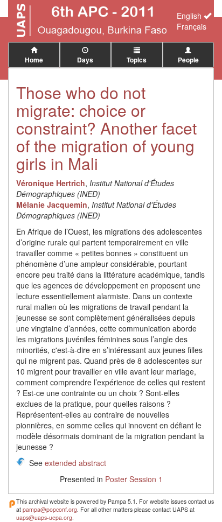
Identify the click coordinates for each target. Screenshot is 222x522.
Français (191, 26)
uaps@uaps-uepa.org (44, 517)
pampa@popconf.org (50, 509)
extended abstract (75, 462)
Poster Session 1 (134, 479)
